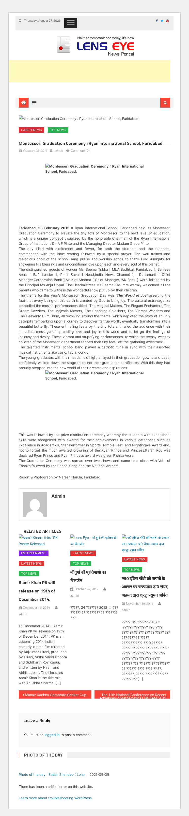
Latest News (31, 130)
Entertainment (33, 553)
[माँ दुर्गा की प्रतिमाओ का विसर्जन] (94, 540)
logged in (52, 735)
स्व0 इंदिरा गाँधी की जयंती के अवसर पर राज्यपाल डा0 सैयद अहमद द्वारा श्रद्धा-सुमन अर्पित (145, 587)
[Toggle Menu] (71, 23)
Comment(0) (80, 150)
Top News (58, 130)
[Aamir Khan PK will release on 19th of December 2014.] (43, 540)
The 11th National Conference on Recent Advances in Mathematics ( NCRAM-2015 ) (133, 696)
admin (58, 150)
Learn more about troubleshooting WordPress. (56, 798)
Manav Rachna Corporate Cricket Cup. (56, 695)
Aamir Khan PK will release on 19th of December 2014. (37, 591)
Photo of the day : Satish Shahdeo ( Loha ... (54, 774)
